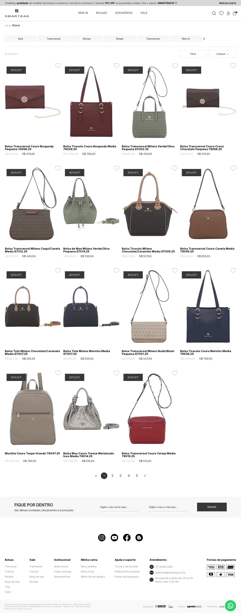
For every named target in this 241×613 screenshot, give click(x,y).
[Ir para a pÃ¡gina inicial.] (17, 15)
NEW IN (83, 12)
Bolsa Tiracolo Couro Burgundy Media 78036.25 (89, 148)
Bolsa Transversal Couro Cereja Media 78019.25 (149, 455)
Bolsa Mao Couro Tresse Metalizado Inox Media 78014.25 (88, 455)
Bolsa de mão (12, 581)
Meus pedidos (89, 566)
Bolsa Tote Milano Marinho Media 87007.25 (86, 352)
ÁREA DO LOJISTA (227, 3)
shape (119, 38)
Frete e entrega (62, 571)
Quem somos (61, 566)
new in (186, 38)
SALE (144, 12)
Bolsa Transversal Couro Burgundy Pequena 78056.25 (29, 148)
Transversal (36, 566)
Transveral (10, 566)
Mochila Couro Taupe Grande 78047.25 (32, 453)
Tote (7, 586)
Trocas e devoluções (126, 566)
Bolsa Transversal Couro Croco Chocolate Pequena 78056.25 (202, 148)
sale (20, 38)
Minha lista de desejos (93, 576)
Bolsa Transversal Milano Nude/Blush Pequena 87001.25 (148, 352)
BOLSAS (101, 12)
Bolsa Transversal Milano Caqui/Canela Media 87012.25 (32, 250)
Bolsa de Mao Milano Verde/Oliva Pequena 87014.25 (86, 250)
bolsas (87, 38)
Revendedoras (62, 576)
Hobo (8, 592)
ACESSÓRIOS (123, 12)
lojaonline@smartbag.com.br (170, 572)
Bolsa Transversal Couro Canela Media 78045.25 (207, 250)
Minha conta (87, 571)
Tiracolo (9, 571)
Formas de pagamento (127, 576)
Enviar (211, 507)
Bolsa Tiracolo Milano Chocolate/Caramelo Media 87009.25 (148, 250)
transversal (53, 38)
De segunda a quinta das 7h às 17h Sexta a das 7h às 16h (174, 580)
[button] (204, 39)
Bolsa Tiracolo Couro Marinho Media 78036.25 (205, 352)
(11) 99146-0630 (164, 566)
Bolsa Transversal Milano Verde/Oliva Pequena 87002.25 (148, 148)
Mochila (9, 576)
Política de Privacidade (127, 571)
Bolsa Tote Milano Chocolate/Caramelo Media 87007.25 (32, 352)
